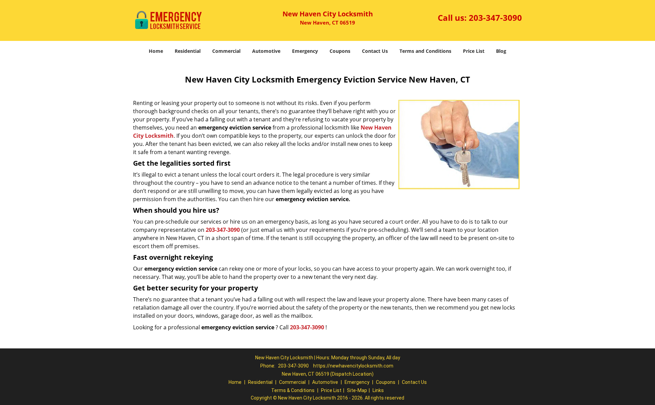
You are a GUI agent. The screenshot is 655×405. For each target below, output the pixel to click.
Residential (188, 51)
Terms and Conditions (425, 51)
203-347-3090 (495, 17)
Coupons (340, 51)
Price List (473, 51)
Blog (501, 51)
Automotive (266, 51)
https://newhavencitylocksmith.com (353, 366)
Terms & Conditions (293, 390)
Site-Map (357, 390)
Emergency (305, 51)
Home (156, 51)
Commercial (226, 51)
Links (378, 390)
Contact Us (375, 51)
